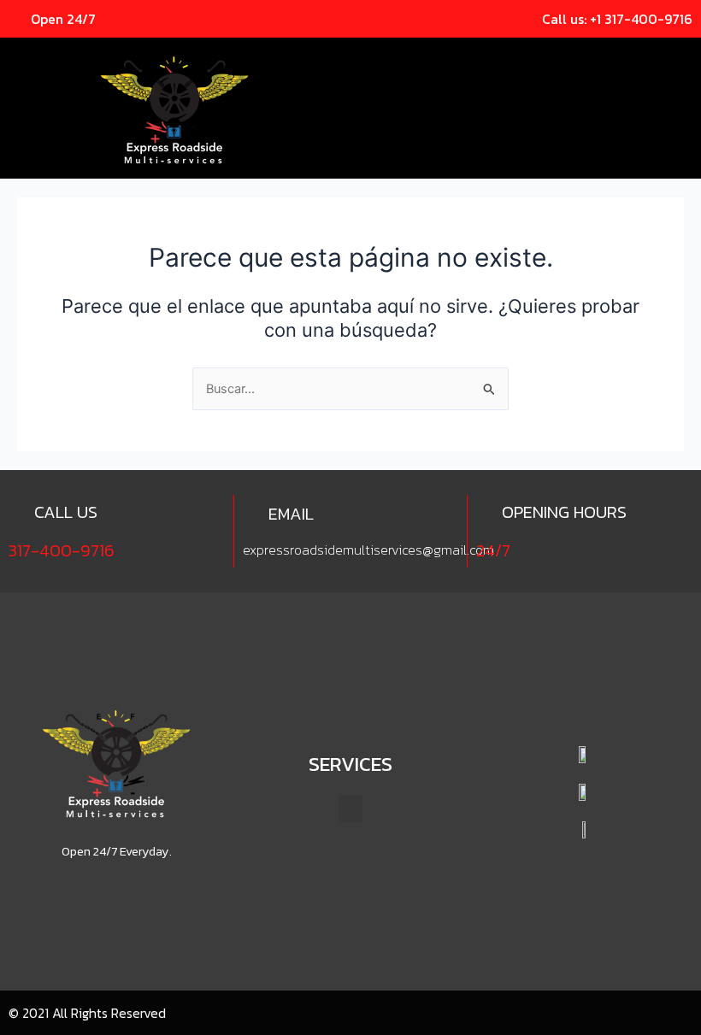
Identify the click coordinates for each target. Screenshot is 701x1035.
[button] (680, 60)
